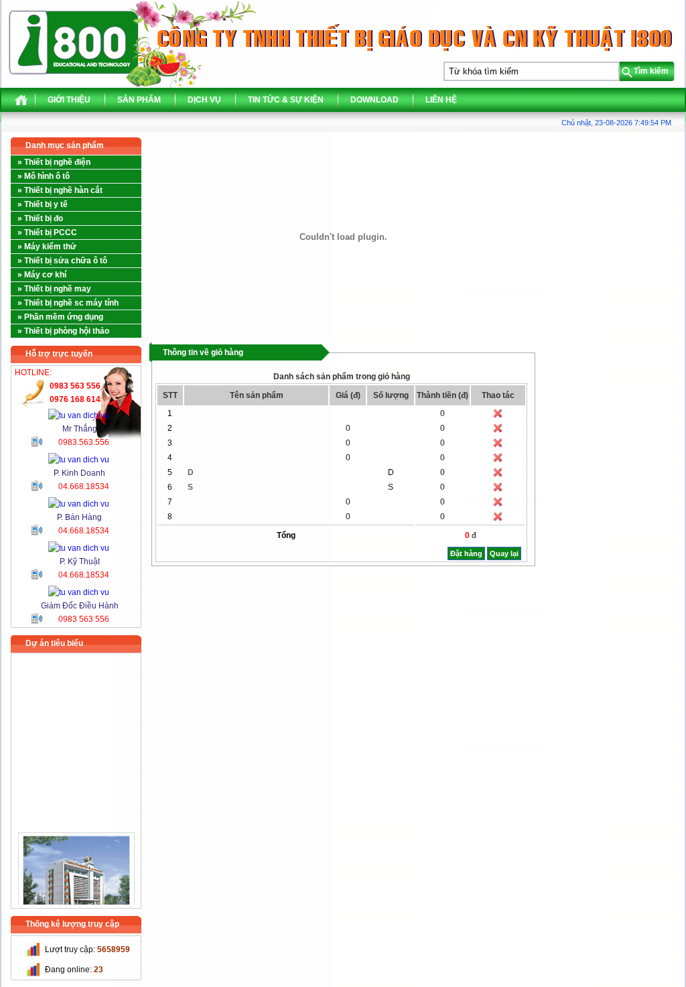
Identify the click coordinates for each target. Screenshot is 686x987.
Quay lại (504, 553)
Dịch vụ (204, 100)
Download (374, 100)
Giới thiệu (69, 100)
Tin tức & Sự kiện (286, 100)
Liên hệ (441, 100)
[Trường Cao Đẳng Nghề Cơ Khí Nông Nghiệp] (76, 872)
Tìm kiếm (651, 71)
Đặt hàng (466, 553)
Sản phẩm (139, 100)
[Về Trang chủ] (21, 103)
